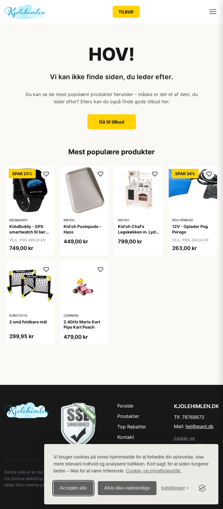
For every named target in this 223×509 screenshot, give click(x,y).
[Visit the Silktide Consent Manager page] (202, 488)
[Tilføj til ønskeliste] (46, 174)
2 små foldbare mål (28, 321)
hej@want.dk (200, 426)
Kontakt (125, 437)
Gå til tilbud (111, 122)
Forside (125, 406)
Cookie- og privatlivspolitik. (153, 470)
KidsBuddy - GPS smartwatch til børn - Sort (28, 231)
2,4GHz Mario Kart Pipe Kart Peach (82, 324)
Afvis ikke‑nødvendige (127, 488)
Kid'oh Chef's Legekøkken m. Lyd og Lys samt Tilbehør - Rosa (138, 234)
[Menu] (213, 11)
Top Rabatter (131, 427)
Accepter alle (73, 488)
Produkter (128, 416)
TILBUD (126, 11)
